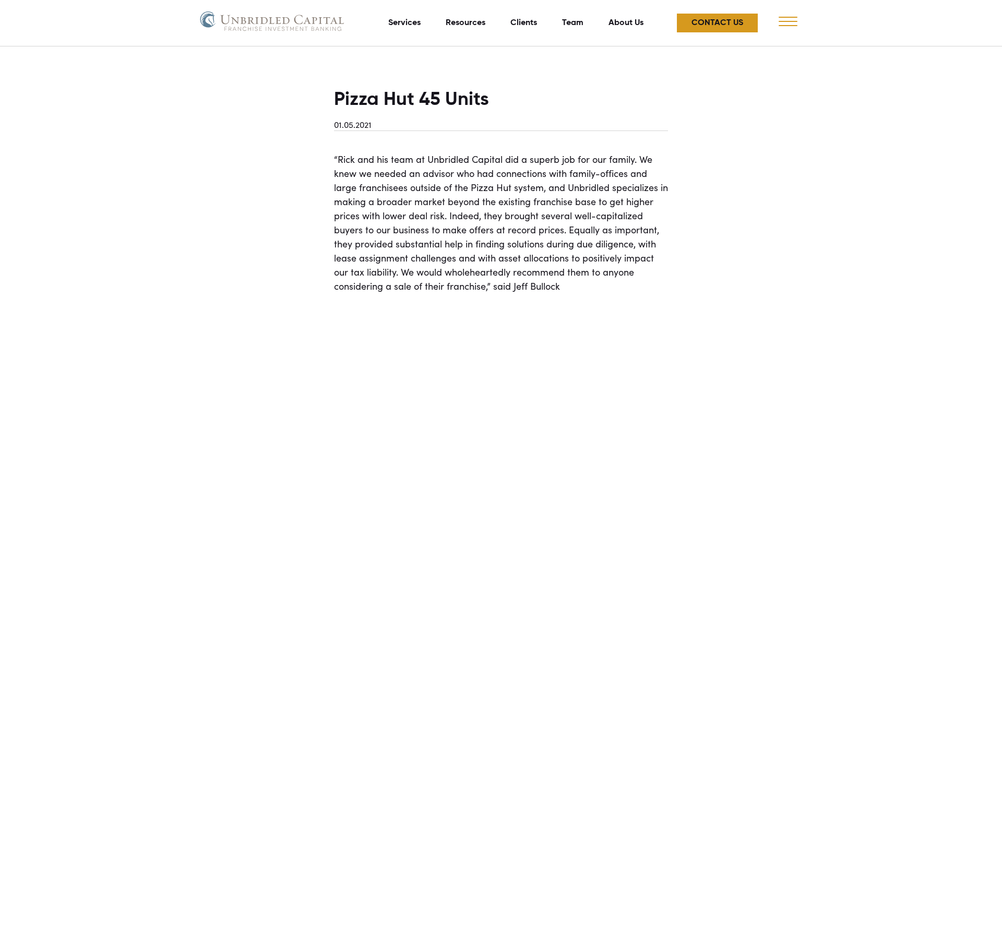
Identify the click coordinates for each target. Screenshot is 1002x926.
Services (404, 23)
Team (572, 23)
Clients (523, 23)
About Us (626, 23)
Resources (465, 23)
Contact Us (717, 23)
